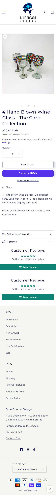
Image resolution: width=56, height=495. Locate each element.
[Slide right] (34, 106)
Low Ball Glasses (15, 346)
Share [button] (9, 187)
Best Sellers (12, 326)
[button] (3, 12)
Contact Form (13, 438)
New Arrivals (12, 333)
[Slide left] (21, 106)
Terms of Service (15, 391)
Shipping (5, 134)
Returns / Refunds (15, 385)
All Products (12, 319)
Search (9, 371)
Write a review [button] (28, 267)
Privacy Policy (13, 398)
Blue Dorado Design (30, 490)
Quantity (6, 148)
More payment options (28, 180)
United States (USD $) (27, 469)
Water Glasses (13, 339)
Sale (8, 353)
